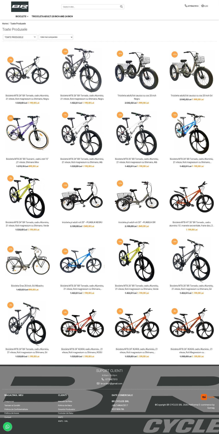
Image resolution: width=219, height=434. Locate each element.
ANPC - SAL (63, 421)
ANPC (60, 417)
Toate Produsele (18, 23)
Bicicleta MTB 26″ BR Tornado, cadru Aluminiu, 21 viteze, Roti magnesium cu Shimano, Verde (137, 287)
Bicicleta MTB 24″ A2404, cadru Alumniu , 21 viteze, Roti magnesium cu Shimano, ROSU (82, 351)
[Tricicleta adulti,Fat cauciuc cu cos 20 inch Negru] (137, 70)
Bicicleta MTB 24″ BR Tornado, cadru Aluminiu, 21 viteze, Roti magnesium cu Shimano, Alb (82, 160)
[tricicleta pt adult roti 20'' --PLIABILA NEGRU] (82, 197)
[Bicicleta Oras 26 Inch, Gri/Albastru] (27, 260)
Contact (7, 417)
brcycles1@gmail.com (111, 383)
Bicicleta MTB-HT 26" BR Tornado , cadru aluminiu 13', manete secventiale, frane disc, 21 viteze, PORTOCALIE (191, 224)
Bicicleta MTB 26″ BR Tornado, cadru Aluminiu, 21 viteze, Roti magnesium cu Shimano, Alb (137, 160)
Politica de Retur (65, 405)
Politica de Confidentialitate (16, 409)
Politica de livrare (11, 413)
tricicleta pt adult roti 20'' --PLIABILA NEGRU (82, 222)
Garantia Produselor (66, 409)
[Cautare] (121, 6)
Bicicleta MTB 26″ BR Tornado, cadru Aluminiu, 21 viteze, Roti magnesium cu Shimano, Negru (82, 97)
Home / (6, 23)
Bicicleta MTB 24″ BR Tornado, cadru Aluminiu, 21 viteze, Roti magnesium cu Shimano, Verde (27, 224)
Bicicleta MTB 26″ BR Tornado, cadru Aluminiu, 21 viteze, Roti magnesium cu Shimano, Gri (191, 287)
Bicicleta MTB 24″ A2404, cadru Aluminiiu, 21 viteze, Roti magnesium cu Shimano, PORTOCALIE (137, 351)
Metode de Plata (65, 401)
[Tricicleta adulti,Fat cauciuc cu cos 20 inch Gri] (191, 70)
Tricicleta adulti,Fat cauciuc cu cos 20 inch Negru (137, 97)
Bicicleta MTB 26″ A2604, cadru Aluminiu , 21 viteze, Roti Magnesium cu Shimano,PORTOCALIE (192, 351)
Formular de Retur (65, 413)
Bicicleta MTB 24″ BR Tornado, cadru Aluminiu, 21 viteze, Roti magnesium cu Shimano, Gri (27, 351)
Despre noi (9, 401)
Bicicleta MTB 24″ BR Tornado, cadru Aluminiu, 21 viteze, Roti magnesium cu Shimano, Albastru (191, 161)
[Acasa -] (29, 6)
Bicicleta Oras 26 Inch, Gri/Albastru (27, 286)
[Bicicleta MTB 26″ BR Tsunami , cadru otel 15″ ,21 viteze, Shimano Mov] (27, 133)
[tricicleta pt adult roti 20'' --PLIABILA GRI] (137, 197)
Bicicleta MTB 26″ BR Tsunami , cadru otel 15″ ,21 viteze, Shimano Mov (27, 160)
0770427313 (111, 379)
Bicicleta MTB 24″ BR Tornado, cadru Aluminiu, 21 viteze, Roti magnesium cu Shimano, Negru (27, 97)
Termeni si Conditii (12, 405)
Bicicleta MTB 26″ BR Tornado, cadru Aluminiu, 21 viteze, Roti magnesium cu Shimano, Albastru (82, 288)
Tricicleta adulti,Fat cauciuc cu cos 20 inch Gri (191, 95)
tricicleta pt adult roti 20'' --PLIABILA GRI (136, 222)
